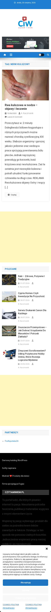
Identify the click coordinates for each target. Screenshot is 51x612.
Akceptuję (26, 582)
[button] (46, 548)
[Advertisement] (25, 236)
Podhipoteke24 (11, 441)
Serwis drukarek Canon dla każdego (32, 312)
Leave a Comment (14, 117)
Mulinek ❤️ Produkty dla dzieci (15, 476)
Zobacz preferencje (25, 598)
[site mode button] (41, 54)
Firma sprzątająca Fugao (13, 484)
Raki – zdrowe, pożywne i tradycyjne (31, 278)
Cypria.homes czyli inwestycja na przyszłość (31, 295)
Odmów (25, 590)
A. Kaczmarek (27, 113)
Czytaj (13, 195)
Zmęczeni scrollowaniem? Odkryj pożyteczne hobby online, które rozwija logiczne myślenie (32, 355)
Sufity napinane (9, 468)
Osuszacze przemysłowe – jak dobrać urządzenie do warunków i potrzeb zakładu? (32, 332)
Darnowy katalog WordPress (14, 460)
